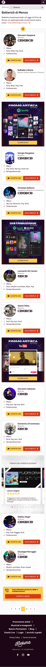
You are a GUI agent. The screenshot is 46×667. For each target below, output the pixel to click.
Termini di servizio (29, 637)
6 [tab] (25, 507)
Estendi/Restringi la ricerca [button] (18, 23)
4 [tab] (20, 507)
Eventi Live (9, 632)
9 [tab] (33, 507)
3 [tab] (17, 507)
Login (21, 632)
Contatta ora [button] (15, 60)
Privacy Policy (15, 637)
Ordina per (5, 7)
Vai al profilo (30, 60)
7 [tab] (28, 507)
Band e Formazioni (18, 629)
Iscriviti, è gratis (34, 632)
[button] (43, 2)
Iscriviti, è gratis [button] (23, 596)
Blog (32, 629)
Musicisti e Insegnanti (21, 625)
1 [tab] (12, 507)
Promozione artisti (21, 622)
